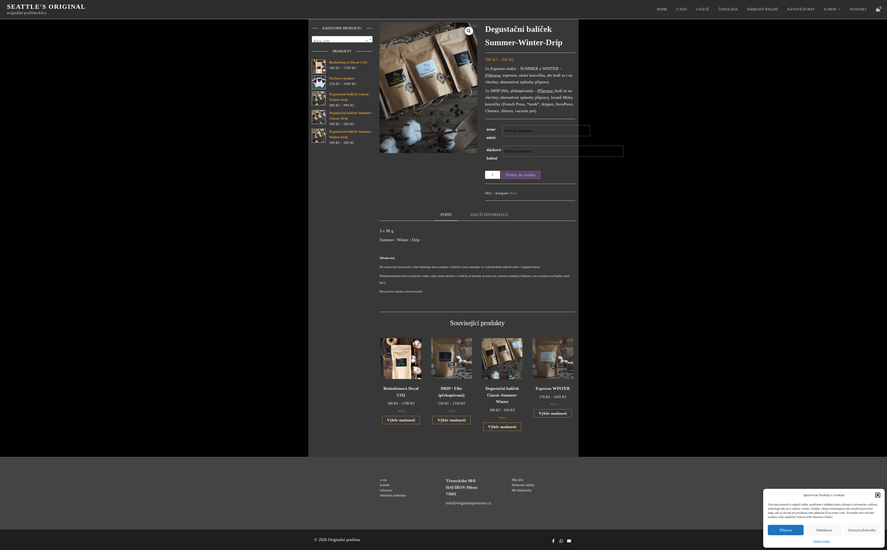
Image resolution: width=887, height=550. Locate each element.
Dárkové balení (762, 9)
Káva (513, 193)
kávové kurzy (801, 9)
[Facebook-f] (553, 541)
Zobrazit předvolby (862, 530)
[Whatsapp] (561, 541)
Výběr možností (401, 420)
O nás (681, 9)
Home (662, 9)
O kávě (702, 9)
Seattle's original (46, 6)
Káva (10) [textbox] (341, 41)
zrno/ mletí (491, 133)
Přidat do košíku (521, 175)
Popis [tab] (446, 214)
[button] (877, 495)
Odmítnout (824, 530)
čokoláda (728, 9)
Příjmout (786, 530)
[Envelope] (569, 541)
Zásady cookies (821, 541)
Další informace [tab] (489, 214)
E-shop (830, 9)
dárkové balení (493, 153)
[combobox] (342, 39)
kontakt (858, 9)
